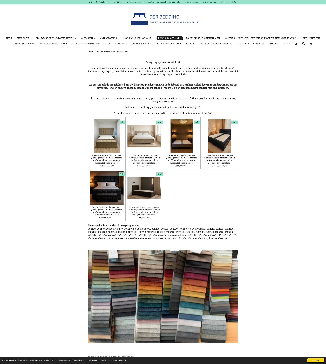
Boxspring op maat (102, 51)
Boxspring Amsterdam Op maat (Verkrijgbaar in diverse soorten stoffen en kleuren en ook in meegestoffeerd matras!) (106, 159)
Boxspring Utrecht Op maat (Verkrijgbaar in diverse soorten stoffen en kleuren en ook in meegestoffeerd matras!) (181, 159)
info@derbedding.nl (169, 112)
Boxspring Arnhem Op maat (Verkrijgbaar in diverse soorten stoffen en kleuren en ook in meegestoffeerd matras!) (144, 159)
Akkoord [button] (316, 360)
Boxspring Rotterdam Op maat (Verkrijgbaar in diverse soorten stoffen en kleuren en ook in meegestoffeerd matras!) (106, 211)
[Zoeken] (303, 43)
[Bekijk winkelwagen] (311, 44)
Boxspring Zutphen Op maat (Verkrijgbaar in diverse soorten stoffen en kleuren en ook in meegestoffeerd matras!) (219, 159)
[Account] (296, 44)
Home (90, 51)
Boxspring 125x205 (120, 51)
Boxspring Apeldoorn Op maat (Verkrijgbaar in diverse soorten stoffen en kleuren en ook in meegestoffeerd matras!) (144, 211)
